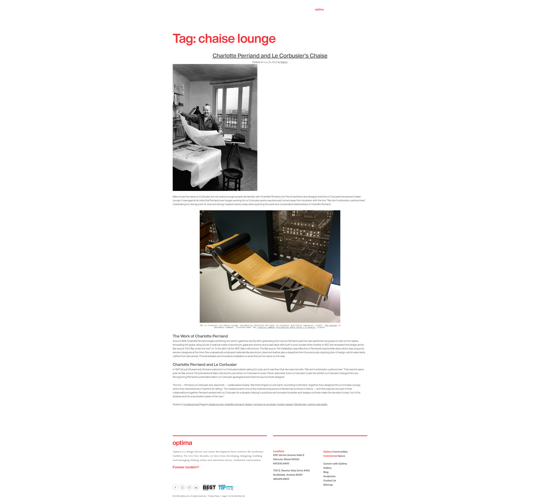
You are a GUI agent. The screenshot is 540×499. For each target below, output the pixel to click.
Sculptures (329, 476)
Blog (325, 472)
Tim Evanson (331, 325)
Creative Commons (266, 327)
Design (248, 404)
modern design (285, 404)
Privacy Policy (214, 495)
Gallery (327, 468)
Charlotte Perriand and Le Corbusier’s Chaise (270, 55)
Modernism (300, 404)
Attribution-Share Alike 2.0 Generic (296, 327)
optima (311, 404)
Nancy (284, 62)
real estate (321, 404)
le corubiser (269, 404)
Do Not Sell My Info (237, 495)
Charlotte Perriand (270, 196)
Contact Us (329, 480)
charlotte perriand (234, 404)
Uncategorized (191, 404)
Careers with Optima (335, 463)
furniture (258, 404)
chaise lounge (216, 404)
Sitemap (328, 484)
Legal (224, 495)
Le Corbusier (203, 196)
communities (328, 9)
